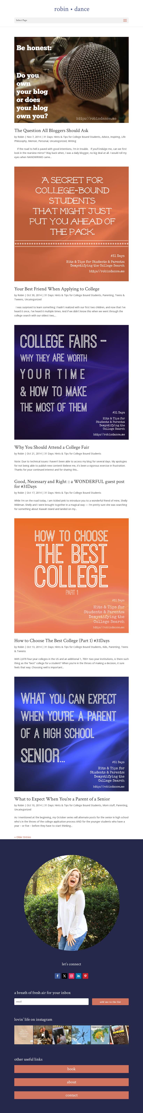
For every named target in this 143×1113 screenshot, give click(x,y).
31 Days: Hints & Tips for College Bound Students (71, 136)
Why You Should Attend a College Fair (51, 447)
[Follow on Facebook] (57, 976)
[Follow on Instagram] (71, 976)
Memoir (32, 141)
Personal (43, 141)
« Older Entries (22, 837)
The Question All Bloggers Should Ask (51, 130)
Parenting (108, 295)
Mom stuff (109, 805)
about (71, 1082)
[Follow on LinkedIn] (78, 976)
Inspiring (115, 136)
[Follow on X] (64, 976)
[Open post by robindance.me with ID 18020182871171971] (119, 1034)
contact (72, 1095)
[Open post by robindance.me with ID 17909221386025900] (42, 1034)
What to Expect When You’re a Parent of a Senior (62, 799)
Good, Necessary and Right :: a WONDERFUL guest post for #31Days (69, 484)
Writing (72, 141)
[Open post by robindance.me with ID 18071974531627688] (23, 1034)
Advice (105, 136)
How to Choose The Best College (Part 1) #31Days (62, 640)
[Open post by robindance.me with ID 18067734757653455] (81, 1034)
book (71, 1069)
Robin (21, 136)
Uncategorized (58, 141)
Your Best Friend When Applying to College (56, 289)
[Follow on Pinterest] (85, 976)
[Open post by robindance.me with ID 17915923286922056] (61, 1034)
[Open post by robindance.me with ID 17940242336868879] (100, 1034)
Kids (105, 647)
